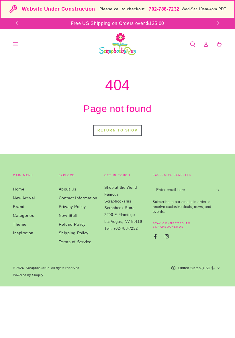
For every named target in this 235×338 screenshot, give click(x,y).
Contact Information (78, 198)
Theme (20, 224)
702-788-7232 (164, 9)
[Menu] (16, 44)
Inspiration (23, 233)
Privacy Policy (72, 206)
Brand (19, 206)
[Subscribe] (219, 190)
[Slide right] (217, 23)
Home (18, 189)
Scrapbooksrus (37, 268)
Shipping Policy (74, 233)
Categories (23, 215)
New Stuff (68, 215)
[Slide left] (17, 23)
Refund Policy (72, 224)
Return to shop (117, 130)
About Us (68, 189)
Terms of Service (75, 241)
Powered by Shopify (28, 275)
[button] (192, 44)
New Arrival (24, 198)
